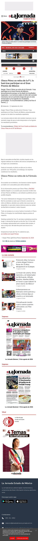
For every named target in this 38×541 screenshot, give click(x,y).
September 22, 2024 (27, 238)
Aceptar (12, 538)
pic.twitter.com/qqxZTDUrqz (10, 234)
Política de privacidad (22, 538)
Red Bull (31, 188)
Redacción (6, 106)
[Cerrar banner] (36, 530)
